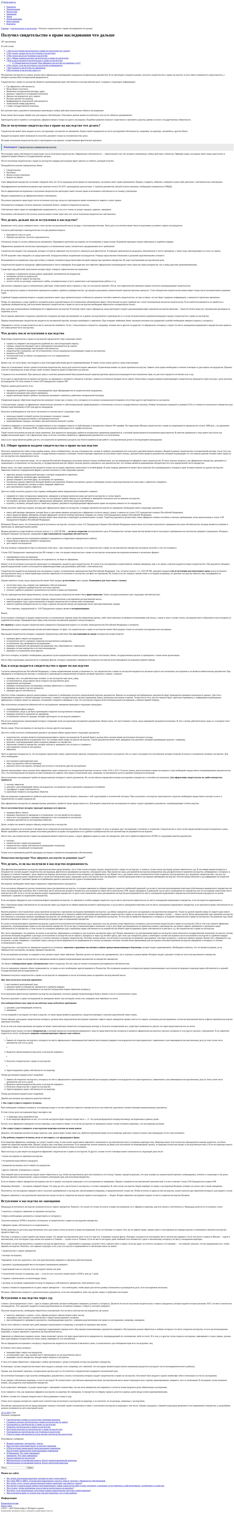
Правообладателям (9, 1503)
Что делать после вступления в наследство (27, 56)
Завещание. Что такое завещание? (22, 1455)
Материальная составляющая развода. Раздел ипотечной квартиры (37, 1463)
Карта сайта (6, 1506)
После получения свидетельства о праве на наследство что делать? (38, 51)
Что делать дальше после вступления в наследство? (31, 53)
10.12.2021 (6, 1412)
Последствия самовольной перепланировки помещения (32, 1451)
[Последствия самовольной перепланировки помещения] (33, 1448)
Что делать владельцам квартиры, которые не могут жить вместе (36, 1478)
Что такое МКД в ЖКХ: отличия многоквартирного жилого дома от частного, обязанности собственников (55, 1481)
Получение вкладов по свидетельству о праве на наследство (34, 1429)
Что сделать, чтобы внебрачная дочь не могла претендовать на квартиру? (40, 1488)
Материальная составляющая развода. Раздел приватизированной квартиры (41, 1460)
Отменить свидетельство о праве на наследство (28, 1427)
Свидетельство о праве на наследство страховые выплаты (33, 1419)
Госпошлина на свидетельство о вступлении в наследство (33, 1432)
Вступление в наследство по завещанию (26, 68)
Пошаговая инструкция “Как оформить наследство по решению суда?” (46, 63)
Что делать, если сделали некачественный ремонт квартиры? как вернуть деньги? (44, 1483)
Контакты (11, 24)
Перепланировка (14, 19)
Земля (9, 16)
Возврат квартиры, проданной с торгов (24, 1443)
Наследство (11, 12)
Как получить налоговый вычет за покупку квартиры (31, 1446)
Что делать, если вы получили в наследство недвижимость (34, 65)
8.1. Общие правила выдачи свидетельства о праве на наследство (37, 58)
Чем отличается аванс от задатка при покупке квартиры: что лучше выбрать (41, 1493)
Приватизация (13, 9)
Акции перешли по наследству (20, 1458)
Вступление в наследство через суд (23, 70)
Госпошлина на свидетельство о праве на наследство (31, 1424)
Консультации (13, 21)
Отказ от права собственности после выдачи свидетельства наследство (39, 1434)
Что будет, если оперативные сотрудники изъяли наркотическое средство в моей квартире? (48, 1490)
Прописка (11, 7)
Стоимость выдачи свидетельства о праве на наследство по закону (37, 1422)
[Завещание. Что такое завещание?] (23, 1453)
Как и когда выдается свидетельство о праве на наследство (34, 60)
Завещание (11, 14)
